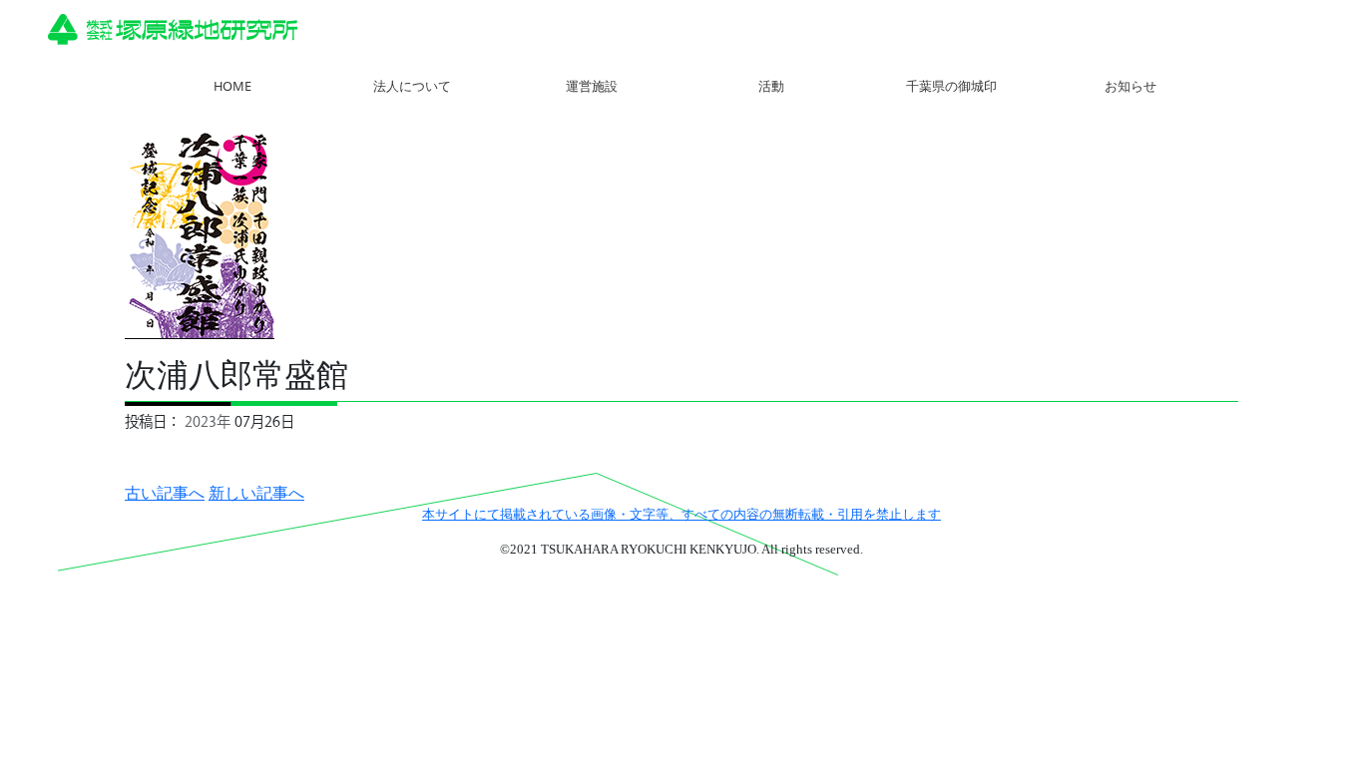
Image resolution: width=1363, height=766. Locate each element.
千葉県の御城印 (951, 86)
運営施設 (592, 86)
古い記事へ (165, 493)
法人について (412, 86)
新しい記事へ (256, 493)
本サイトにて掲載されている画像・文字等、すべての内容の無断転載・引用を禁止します (681, 515)
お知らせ (1130, 86)
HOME (232, 86)
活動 (771, 86)
